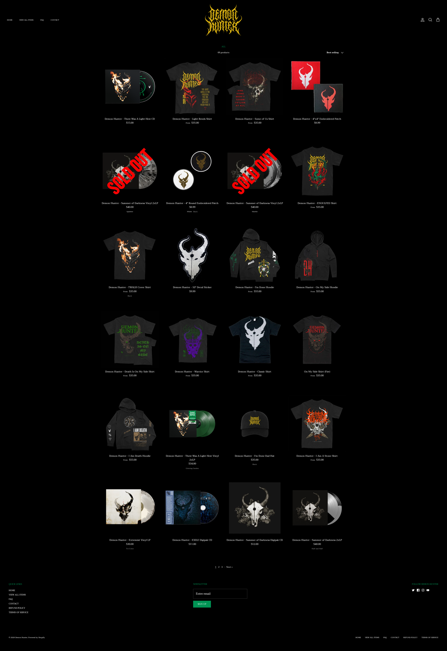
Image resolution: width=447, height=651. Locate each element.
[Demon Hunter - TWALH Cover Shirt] (130, 255)
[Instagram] (423, 590)
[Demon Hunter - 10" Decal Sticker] (192, 255)
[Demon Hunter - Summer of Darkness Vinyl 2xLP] (130, 171)
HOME (9, 20)
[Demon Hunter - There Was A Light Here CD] (130, 87)
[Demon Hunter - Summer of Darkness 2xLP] (317, 508)
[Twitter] (413, 590)
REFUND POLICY (17, 608)
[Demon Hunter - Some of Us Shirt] (254, 87)
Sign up (202, 604)
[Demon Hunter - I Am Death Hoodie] (130, 423)
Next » (229, 567)
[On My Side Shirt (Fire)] (317, 339)
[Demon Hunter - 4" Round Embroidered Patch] (192, 171)
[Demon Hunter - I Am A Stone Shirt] (317, 423)
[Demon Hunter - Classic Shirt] (254, 339)
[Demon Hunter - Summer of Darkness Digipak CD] (254, 508)
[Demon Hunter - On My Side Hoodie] (317, 255)
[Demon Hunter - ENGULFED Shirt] (317, 171)
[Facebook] (418, 590)
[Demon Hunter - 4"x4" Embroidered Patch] (317, 87)
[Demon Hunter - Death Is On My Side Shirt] (130, 339)
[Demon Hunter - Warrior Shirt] (192, 339)
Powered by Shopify (36, 637)
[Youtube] (428, 590)
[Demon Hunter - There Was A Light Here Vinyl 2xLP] (192, 423)
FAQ (42, 20)
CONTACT (55, 20)
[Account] (422, 20)
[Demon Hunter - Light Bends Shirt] (192, 87)
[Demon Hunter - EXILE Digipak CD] (192, 508)
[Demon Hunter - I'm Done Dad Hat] (254, 423)
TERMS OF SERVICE (18, 612)
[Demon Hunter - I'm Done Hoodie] (254, 255)
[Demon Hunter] (223, 19)
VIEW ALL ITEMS (26, 20)
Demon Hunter (21, 637)
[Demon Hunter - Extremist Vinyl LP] (130, 508)
